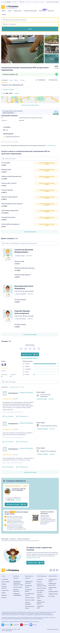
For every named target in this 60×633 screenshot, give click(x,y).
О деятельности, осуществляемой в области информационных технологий (20, 621)
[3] (4, 368)
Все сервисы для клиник (29, 594)
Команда (39, 581)
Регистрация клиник (28, 586)
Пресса (3, 592)
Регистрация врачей (28, 590)
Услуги (10, 10)
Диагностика (17, 10)
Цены (11, 80)
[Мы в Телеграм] (51, 570)
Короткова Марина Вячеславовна (48, 425)
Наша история (5, 581)
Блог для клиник (29, 597)
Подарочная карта (40, 606)
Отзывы (22, 80)
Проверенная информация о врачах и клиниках (18, 583)
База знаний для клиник (29, 607)
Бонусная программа (16, 590)
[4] (5, 368)
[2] (3, 368)
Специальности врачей (53, 580)
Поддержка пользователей (17, 594)
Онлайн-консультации (30, 10)
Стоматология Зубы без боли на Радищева (19, 489)
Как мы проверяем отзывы (29, 358)
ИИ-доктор (42, 10)
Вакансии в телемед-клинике (41, 584)
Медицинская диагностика (52, 584)
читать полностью (8, 409)
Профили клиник (53, 593)
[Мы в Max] (57, 570)
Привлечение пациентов (28, 582)
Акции (4, 14)
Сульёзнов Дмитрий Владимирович (23, 251)
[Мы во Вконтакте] (54, 570)
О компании (5, 579)
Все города (52, 596)
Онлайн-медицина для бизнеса (41, 602)
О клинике (40, 579)
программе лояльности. (33, 557)
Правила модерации (28, 603)
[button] (30, 20)
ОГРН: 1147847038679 (7, 630)
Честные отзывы (17, 587)
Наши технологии (41, 588)
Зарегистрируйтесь (8, 112)
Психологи (51, 10)
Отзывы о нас (5, 590)
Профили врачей (53, 591)
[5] (7, 368)
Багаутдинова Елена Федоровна (23, 287)
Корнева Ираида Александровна (22, 312)
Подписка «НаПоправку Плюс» (40, 596)
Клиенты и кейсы (29, 600)
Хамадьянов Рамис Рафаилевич (48, 451)
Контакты (4, 597)
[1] (1, 368)
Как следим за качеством (41, 591)
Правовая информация (52, 629)
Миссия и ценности (4, 587)
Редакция (4, 595)
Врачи (4, 10)
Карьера (4, 584)
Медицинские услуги (52, 588)
